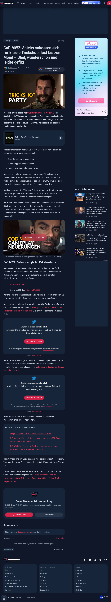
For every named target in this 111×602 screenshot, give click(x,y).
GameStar (78, 570)
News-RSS (43, 587)
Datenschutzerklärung (48, 350)
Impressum (9, 573)
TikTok (42, 570)
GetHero (78, 577)
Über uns (8, 570)
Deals (70, 3)
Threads (43, 580)
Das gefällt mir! (21, 514)
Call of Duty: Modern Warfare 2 (40, 113)
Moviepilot (78, 590)
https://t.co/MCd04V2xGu (19, 284)
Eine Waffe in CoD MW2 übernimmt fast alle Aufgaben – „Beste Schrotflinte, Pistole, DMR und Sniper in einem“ (33, 478)
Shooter (17, 139)
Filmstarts (78, 587)
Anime (57, 3)
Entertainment (48, 3)
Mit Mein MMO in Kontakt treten (16, 587)
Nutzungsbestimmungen (13, 577)
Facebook (43, 573)
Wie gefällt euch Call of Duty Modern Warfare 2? (30, 433)
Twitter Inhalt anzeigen (34, 341)
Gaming (37, 3)
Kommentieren (49, 514)
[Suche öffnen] (104, 3)
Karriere (8, 590)
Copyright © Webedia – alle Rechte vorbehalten (19, 597)
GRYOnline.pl (79, 580)
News (23, 3)
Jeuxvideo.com (80, 583)
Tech (63, 3)
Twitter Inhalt (37, 355)
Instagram (43, 577)
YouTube (43, 583)
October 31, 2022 (33, 290)
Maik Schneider (12, 68)
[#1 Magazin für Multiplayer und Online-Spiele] (8, 3)
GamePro (78, 573)
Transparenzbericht (11, 583)
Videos (30, 3)
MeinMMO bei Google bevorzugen (52, 69)
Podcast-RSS (44, 590)
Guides (76, 3)
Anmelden (60, 538)
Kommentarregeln (24, 532)
